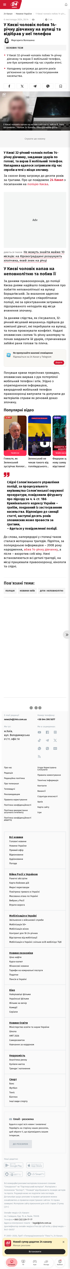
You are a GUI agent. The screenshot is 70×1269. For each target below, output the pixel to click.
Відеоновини (16, 854)
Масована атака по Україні (23, 896)
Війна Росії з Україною (23, 874)
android (13, 1165)
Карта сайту (43, 807)
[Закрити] (63, 1242)
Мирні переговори (19, 887)
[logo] (14, 4)
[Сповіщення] (66, 4)
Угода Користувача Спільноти (46, 769)
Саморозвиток (17, 1040)
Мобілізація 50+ (17, 924)
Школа (12, 1031)
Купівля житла (17, 1064)
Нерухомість (17, 1055)
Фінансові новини (19, 966)
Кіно (12, 990)
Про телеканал (11, 784)
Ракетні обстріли (18, 878)
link (39, 732)
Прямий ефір (16, 850)
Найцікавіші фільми (20, 994)
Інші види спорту (18, 1101)
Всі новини (16, 837)
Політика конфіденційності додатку (17, 819)
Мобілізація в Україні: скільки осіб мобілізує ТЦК (35, 942)
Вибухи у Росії (16, 900)
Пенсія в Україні (18, 979)
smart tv (13, 1174)
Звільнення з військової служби (26, 920)
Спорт (13, 1079)
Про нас (8, 768)
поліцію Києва (37, 184)
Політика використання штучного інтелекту (16, 811)
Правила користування (15, 800)
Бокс (11, 1083)
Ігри (39, 812)
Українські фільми (19, 998)
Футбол (13, 1088)
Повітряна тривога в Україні (24, 891)
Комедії (13, 1007)
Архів (40, 802)
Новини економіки (21, 953)
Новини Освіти (18, 1022)
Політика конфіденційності (17, 805)
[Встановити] (35, 1247)
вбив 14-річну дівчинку (41, 549)
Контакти (42, 786)
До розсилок (20, 1144)
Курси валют (16, 961)
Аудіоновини (16, 859)
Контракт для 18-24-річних (23, 933)
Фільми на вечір (18, 1003)
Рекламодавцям (12, 794)
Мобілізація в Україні (23, 915)
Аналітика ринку (18, 1059)
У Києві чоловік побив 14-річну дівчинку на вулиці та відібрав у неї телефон (50, 14)
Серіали (13, 1011)
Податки (13, 974)
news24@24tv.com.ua (15, 719)
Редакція (8, 773)
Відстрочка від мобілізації (23, 937)
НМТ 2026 (14, 1035)
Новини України (24, 14)
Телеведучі (9, 789)
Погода (13, 863)
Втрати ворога (17, 905)
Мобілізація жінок (19, 928)
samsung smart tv (35, 1174)
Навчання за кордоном (21, 1044)
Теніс (12, 1092)
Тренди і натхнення (19, 1068)
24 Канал (8, 14)
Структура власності (47, 796)
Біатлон (13, 1096)
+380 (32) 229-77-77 (22, 1219)
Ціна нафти (15, 957)
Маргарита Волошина (23, 40)
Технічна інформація (47, 780)
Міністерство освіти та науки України (29, 1027)
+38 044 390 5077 (46, 719)
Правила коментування (49, 775)
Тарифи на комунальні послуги (26, 970)
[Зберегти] (60, 86)
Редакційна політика (14, 778)
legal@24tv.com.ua (42, 1223)
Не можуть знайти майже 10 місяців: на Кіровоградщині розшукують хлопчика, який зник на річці (34, 256)
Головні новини (17, 841)
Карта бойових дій (19, 882)
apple (35, 1165)
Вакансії (41, 791)
